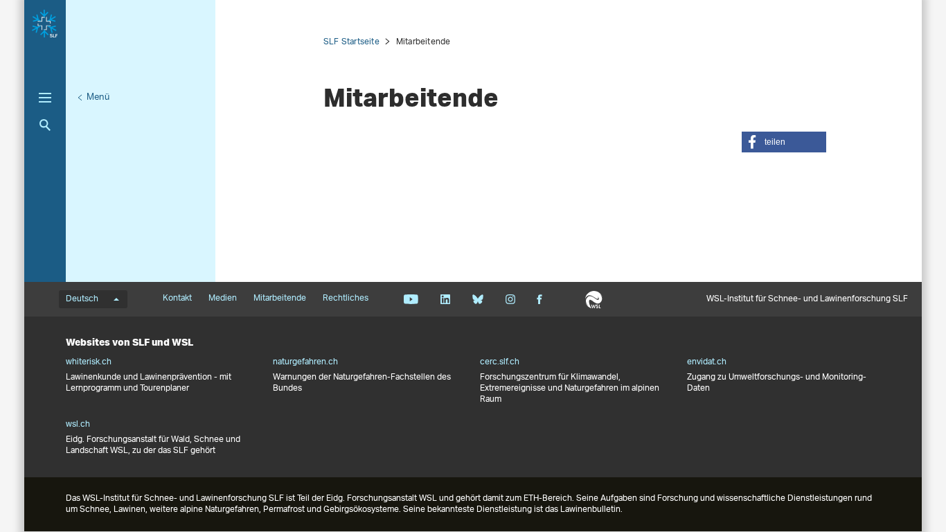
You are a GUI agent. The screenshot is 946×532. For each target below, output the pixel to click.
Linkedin (445, 299)
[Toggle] (45, 98)
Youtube (411, 299)
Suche (45, 125)
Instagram (510, 299)
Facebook (539, 299)
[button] (784, 142)
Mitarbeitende (279, 298)
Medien (222, 298)
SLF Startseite (351, 42)
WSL (594, 299)
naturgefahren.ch (305, 362)
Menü (98, 97)
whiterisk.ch (88, 362)
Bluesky (477, 299)
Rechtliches (345, 298)
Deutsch (82, 299)
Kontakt (177, 298)
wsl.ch (78, 424)
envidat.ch (706, 362)
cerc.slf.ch (499, 362)
